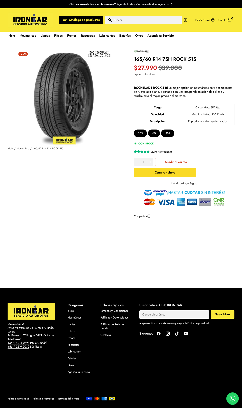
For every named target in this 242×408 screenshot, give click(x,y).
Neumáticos (23, 148)
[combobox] (147, 20)
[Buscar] (108, 20)
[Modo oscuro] (185, 20)
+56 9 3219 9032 (18, 347)
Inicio (10, 148)
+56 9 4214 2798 (18, 343)
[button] (205, 20)
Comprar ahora (165, 172)
